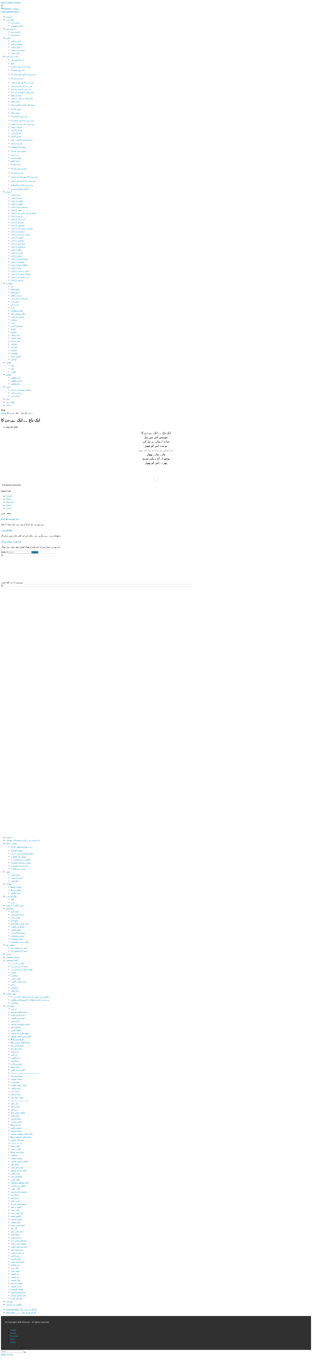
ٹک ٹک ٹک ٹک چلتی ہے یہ (21, 1312)
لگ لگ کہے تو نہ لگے (21, 1309)
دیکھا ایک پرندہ (7, 530)
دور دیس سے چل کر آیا (10, 519)
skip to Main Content (11, 2)
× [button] (1, 1357)
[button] (9, 496)
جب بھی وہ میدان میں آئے (11, 541)
